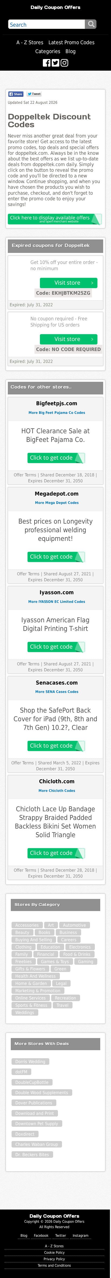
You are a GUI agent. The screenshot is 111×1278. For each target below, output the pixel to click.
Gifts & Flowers (30, 968)
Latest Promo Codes (71, 42)
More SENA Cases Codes (56, 692)
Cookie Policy (54, 1252)
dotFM (21, 1071)
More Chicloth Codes (57, 791)
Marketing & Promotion (37, 990)
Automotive (74, 925)
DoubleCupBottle (31, 1082)
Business (68, 932)
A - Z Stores (29, 42)
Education (50, 947)
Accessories (27, 925)
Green (60, 968)
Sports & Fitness (31, 1005)
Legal (61, 983)
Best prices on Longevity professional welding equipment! (55, 529)
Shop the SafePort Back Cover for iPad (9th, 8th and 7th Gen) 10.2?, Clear (55, 718)
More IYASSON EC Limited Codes (56, 602)
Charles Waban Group (36, 1144)
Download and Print (34, 1113)
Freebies (23, 961)
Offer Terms (25, 474)
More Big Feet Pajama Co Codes (57, 413)
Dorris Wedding (30, 1061)
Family (21, 954)
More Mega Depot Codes (57, 503)
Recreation (65, 998)
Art (51, 925)
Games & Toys (55, 961)
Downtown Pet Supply (36, 1123)
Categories (47, 51)
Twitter (60, 1236)
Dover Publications (33, 1102)
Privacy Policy (54, 1259)
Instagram (80, 1236)
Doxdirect (24, 1134)
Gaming (85, 961)
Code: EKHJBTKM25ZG (63, 293)
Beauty (22, 932)
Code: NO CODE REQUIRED (68, 349)
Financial (45, 954)
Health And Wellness (35, 976)
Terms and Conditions (54, 1265)
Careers (69, 939)
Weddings (24, 1012)
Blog (70, 51)
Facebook (41, 1236)
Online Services (30, 998)
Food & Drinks (77, 954)
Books (44, 932)
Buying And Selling (33, 939)
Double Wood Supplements (41, 1092)
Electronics (80, 947)
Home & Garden (31, 983)
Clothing (23, 947)
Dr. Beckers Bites (32, 1154)
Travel (62, 1005)
